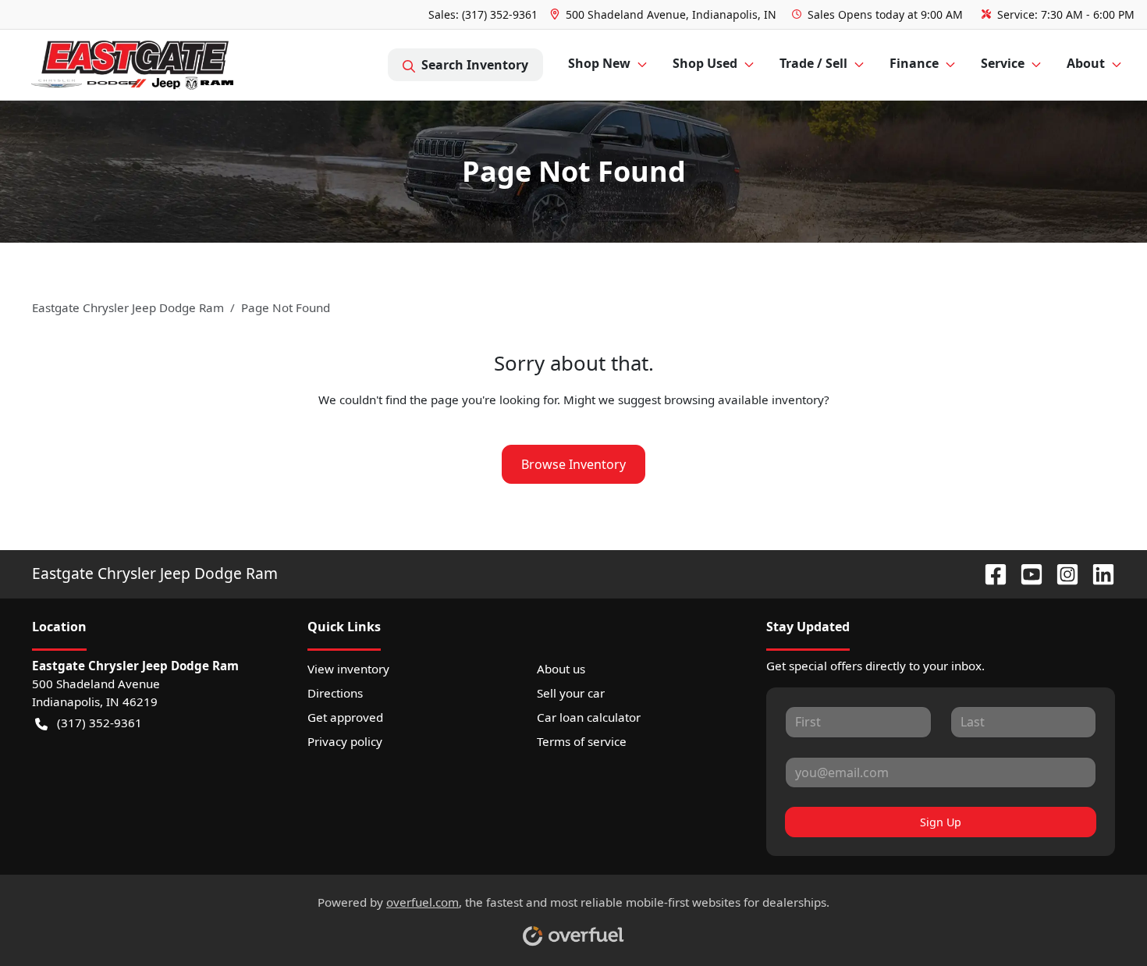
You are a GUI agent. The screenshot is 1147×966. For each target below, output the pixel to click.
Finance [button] (914, 63)
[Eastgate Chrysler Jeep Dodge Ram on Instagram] (1061, 573)
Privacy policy (344, 741)
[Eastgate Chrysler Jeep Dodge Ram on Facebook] (989, 573)
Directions (335, 693)
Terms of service (582, 741)
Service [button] (1002, 63)
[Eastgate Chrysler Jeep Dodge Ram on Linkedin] (1097, 573)
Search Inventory (474, 64)
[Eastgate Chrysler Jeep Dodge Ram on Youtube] (1025, 573)
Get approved (345, 717)
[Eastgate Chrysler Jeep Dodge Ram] (132, 65)
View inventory (348, 669)
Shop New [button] (599, 63)
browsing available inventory (744, 399)
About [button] (1086, 63)
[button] (665, 14)
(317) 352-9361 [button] (99, 722)
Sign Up (940, 822)
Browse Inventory (573, 464)
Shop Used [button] (705, 63)
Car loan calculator (589, 717)
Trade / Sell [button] (813, 63)
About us (561, 669)
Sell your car (571, 693)
